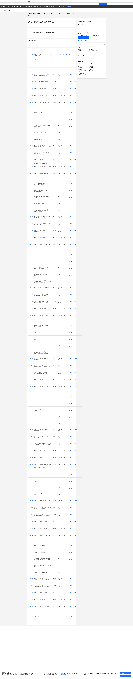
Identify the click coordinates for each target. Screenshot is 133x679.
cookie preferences (59, 673)
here (86, 674)
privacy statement (64, 674)
